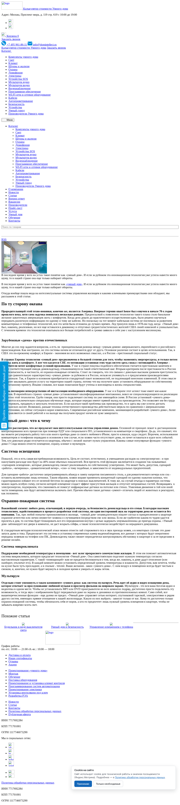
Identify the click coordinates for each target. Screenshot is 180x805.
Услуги (12, 211)
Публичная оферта (19, 714)
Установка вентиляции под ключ (28, 692)
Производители (17, 204)
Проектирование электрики (25, 689)
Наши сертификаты (20, 658)
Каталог (6, 50)
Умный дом (15, 214)
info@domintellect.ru (44, 44)
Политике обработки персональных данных (140, 777)
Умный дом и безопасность (67, 626)
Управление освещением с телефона (111, 626)
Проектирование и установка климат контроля (36, 683)
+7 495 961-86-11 (17, 44)
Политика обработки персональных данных (34, 711)
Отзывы (13, 661)
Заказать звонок (10, 39)
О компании (15, 189)
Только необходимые (108, 783)
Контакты (14, 220)
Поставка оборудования (22, 679)
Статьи (12, 195)
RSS (4, 239)
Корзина (12, 36)
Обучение (14, 217)
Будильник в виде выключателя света (23, 628)
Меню (9, 120)
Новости (13, 192)
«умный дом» (74, 284)
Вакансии (14, 201)
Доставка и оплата (19, 655)
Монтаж (13, 673)
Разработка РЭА (18, 695)
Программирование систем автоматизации (34, 686)
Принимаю (83, 783)
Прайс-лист (15, 208)
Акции (12, 664)
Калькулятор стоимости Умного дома (45, 8)
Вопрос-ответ (16, 198)
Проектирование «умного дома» (27, 670)
